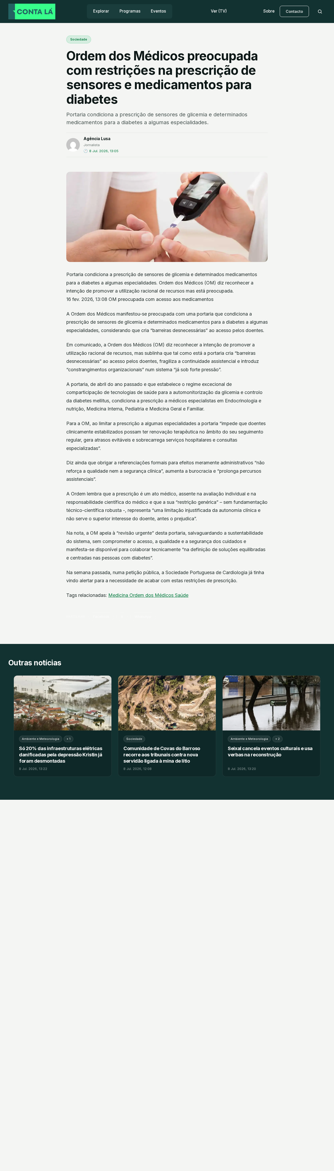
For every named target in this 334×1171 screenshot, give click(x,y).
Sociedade (78, 39)
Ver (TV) (219, 11)
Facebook (101, 617)
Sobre (269, 11)
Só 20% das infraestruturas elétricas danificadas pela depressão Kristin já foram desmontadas (60, 754)
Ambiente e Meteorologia (40, 739)
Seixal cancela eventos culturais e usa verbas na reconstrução (270, 751)
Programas (130, 11)
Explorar (101, 11)
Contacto (294, 11)
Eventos (158, 11)
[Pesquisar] (320, 11)
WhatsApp (143, 617)
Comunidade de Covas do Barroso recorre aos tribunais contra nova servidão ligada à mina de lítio (161, 754)
